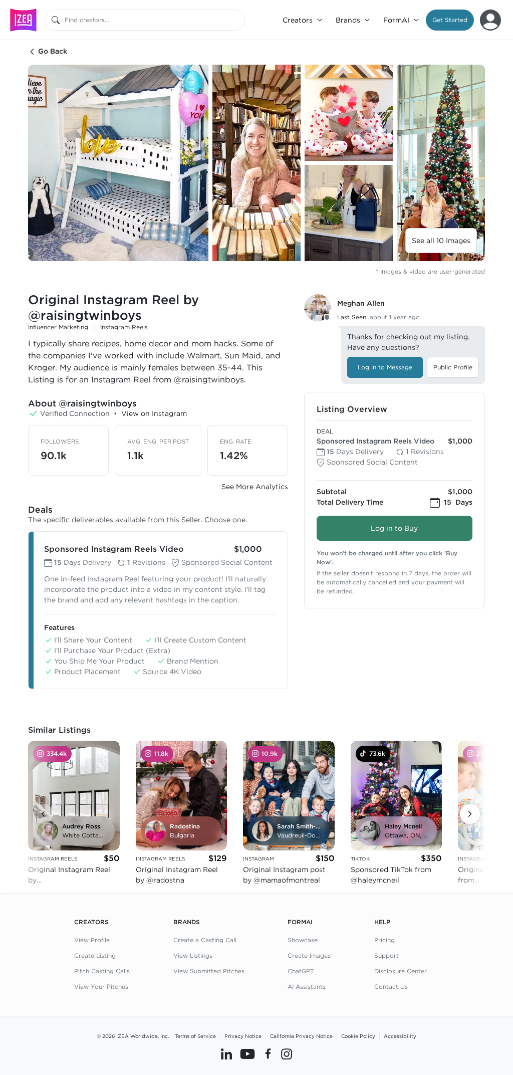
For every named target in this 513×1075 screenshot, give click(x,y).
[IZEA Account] (490, 20)
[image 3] (349, 113)
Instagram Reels (124, 327)
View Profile (92, 940)
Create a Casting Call (204, 940)
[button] (450, 20)
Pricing (384, 940)
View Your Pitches (101, 986)
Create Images (309, 955)
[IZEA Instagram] (286, 1053)
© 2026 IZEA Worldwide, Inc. (133, 1036)
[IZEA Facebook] (268, 1053)
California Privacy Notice (301, 1036)
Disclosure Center (400, 971)
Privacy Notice (243, 1036)
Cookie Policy (358, 1036)
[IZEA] (23, 20)
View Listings (192, 955)
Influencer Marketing (58, 327)
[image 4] (349, 213)
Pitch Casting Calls (102, 971)
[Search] (56, 20)
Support (386, 955)
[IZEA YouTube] (247, 1053)
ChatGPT (301, 971)
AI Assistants (307, 986)
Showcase (303, 940)
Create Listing (95, 955)
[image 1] (118, 163)
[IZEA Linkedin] (226, 1053)
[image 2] (256, 163)
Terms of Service (195, 1036)
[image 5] (441, 163)
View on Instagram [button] (154, 413)
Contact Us (391, 986)
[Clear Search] (238, 20)
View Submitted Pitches (208, 971)
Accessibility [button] (400, 1036)
